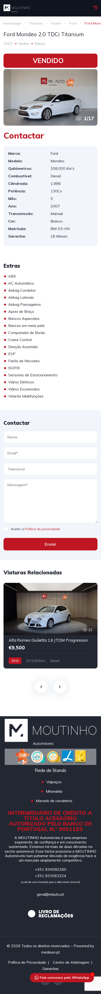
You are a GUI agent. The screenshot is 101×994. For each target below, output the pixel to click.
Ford (73, 23)
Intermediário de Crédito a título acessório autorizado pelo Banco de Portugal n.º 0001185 (50, 820)
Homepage (12, 23)
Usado (56, 23)
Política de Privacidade (27, 962)
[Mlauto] (17, 8)
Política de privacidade (42, 529)
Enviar (50, 544)
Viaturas (36, 23)
